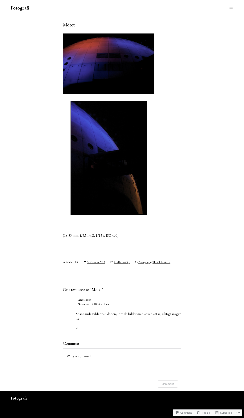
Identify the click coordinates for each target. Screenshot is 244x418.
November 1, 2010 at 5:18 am (93, 304)
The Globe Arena (161, 262)
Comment (168, 383)
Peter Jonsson (84, 299)
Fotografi (20, 8)
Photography (144, 262)
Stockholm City (122, 262)
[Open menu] (231, 8)
